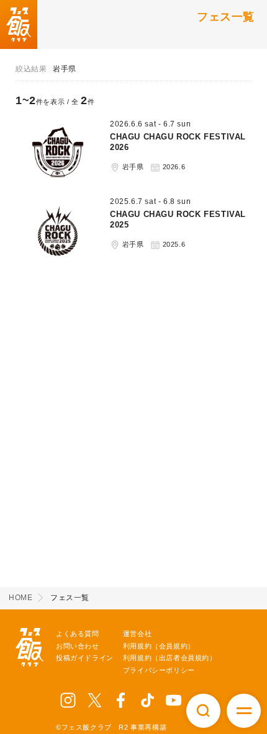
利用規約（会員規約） (159, 646)
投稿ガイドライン (85, 657)
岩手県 (131, 166)
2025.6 (172, 244)
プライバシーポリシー (159, 670)
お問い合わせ (77, 646)
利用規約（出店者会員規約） (170, 657)
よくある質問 (77, 633)
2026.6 (172, 166)
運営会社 (137, 633)
